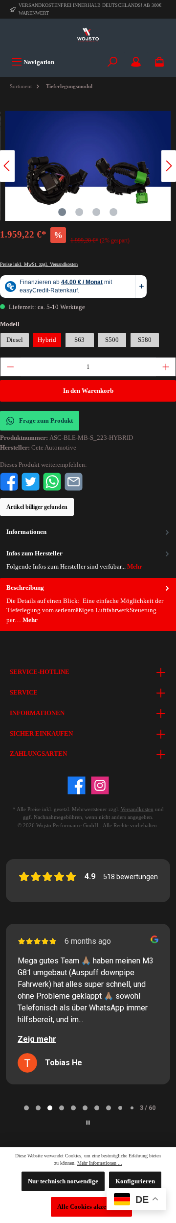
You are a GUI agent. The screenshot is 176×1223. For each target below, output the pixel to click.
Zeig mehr (37, 1039)
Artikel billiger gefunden (36, 507)
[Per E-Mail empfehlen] (74, 481)
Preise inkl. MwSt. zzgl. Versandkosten (39, 264)
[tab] (88, 604)
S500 (112, 339)
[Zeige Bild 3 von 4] (96, 212)
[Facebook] (77, 785)
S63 (79, 339)
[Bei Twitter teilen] (31, 481)
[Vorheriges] (7, 166)
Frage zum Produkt (46, 420)
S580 (145, 339)
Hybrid (47, 339)
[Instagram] (100, 785)
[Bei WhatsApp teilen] (52, 481)
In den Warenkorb (88, 390)
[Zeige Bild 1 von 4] (62, 212)
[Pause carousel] (88, 1122)
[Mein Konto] (136, 62)
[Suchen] (112, 62)
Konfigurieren (135, 1181)
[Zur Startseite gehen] (88, 35)
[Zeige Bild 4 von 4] (113, 212)
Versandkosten (137, 809)
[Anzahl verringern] (10, 367)
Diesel (14, 339)
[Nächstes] (168, 166)
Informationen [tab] (26, 531)
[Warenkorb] (159, 62)
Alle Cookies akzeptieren (91, 1206)
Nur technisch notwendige (63, 1181)
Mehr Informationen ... (99, 1163)
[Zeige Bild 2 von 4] (79, 212)
